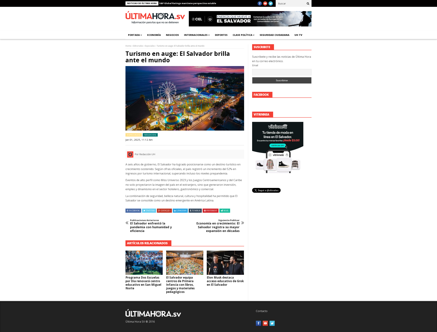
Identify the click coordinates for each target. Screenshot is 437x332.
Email (255, 65)
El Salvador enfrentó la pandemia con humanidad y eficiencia (151, 226)
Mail (226, 210)
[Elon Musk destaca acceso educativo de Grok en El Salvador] (225, 263)
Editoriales (138, 45)
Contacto (261, 311)
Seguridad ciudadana (274, 35)
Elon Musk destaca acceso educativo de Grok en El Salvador (225, 281)
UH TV (298, 35)
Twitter (150, 210)
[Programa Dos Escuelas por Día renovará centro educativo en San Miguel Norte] (144, 263)
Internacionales (196, 35)
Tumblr (196, 210)
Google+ (166, 210)
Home (128, 45)
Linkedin (181, 210)
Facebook (134, 210)
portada (134, 35)
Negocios (172, 35)
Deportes (221, 35)
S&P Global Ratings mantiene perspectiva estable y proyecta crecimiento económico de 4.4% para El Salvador (209, 3)
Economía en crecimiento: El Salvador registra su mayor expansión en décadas (217, 226)
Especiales (150, 45)
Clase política (242, 35)
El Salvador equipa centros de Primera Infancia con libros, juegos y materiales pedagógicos (180, 285)
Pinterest (211, 210)
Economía (154, 35)
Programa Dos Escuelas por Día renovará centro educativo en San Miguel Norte (143, 283)
